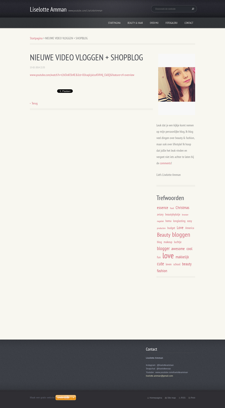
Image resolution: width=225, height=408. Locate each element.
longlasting (179, 221)
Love (180, 227)
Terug (35, 103)
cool (189, 248)
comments (165, 163)
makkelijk (182, 256)
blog (159, 242)
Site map (171, 398)
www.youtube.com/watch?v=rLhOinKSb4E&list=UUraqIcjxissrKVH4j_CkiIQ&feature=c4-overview (82, 75)
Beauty (163, 234)
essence (162, 207)
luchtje (177, 242)
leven (169, 264)
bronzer (185, 214)
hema (168, 221)
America (189, 228)
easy (189, 221)
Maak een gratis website (42, 397)
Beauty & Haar (135, 23)
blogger (163, 248)
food (172, 208)
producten (161, 228)
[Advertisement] (186, 309)
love (168, 255)
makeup (168, 242)
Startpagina (114, 23)
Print (193, 398)
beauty (187, 263)
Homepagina (156, 398)
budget (171, 228)
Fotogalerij (172, 23)
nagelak (160, 221)
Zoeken (192, 8)
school (176, 264)
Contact (189, 23)
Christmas (182, 207)
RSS (183, 398)
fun (159, 257)
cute (160, 264)
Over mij (154, 23)
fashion (162, 270)
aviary (160, 214)
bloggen (181, 234)
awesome (178, 248)
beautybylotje (172, 214)
